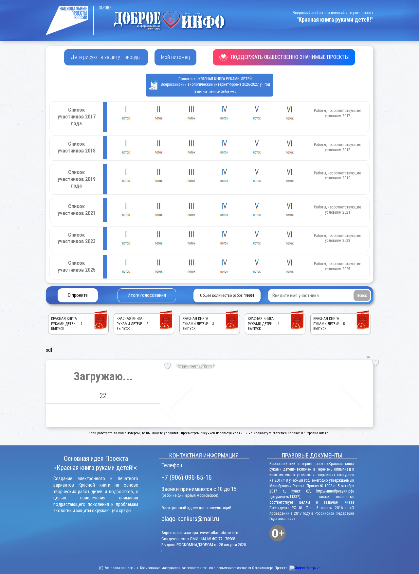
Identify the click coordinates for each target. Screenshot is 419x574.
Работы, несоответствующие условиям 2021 (337, 210)
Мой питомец (175, 57)
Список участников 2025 (77, 266)
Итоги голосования (147, 295)
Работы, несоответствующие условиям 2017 (337, 113)
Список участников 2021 (77, 209)
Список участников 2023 (77, 238)
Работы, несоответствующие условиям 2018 (337, 147)
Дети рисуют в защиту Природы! (106, 57)
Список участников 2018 (77, 147)
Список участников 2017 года (77, 117)
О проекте (78, 295)
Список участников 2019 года (77, 179)
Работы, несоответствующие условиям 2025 (337, 266)
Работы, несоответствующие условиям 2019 (337, 176)
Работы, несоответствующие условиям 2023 (337, 238)
